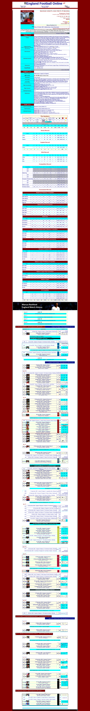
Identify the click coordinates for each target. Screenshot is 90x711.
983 (25, 427)
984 (25, 429)
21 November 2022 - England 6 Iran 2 (43, 556)
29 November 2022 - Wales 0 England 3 (43, 562)
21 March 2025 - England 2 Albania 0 (43, 623)
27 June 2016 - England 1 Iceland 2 (43, 354)
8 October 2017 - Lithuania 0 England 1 (43, 393)
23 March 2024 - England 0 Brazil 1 (43, 607)
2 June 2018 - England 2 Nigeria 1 (43, 408)
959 (25, 354)
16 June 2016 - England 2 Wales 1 (43, 347)
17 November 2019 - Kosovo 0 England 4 (43, 485)
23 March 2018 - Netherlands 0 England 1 (43, 403)
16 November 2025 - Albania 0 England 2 (43, 661)
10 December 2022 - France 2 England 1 (43, 570)
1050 (25, 602)
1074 (25, 644)
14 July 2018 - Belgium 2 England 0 (43, 431)
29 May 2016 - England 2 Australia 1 (43, 333)
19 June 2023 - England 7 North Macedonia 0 (43, 581)
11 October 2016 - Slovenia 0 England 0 (43, 367)
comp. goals (53, 118)
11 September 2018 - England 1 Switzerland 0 (43, 436)
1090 (25, 704)
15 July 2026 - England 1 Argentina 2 (43, 701)
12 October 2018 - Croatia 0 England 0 (43, 438)
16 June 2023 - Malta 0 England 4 (43, 578)
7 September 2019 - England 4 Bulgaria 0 (43, 470)
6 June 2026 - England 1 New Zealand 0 (43, 673)
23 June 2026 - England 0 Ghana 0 (43, 684)
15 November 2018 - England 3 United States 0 (43, 446)
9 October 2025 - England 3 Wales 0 (43, 646)
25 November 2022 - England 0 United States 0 (43, 559)
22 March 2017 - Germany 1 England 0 (43, 377)
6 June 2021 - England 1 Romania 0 (43, 520)
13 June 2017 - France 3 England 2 (35, 384)
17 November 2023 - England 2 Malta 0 (43, 602)
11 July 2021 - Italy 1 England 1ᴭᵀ (43, 541)
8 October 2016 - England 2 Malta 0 (43, 365)
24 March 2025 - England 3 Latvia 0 (43, 629)
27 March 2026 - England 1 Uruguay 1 (43, 664)
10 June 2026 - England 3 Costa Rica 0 (43, 676)
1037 (25, 557)
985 (25, 431)
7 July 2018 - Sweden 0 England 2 (43, 426)
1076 (25, 653)
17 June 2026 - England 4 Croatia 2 (43, 681)
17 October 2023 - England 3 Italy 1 (43, 595)
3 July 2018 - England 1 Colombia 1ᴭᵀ (43, 424)
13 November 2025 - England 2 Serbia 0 (43, 659)
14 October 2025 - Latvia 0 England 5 (43, 652)
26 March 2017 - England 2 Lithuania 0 (43, 379)
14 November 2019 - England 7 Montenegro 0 (43, 482)
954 (25, 333)
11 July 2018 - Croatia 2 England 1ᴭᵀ (43, 429)
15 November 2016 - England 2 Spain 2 (43, 374)
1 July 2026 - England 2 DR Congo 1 (43, 694)
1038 (25, 559)
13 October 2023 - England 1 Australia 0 (43, 593)
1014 (25, 520)
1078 (25, 662)
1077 (25, 659)
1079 (25, 664)
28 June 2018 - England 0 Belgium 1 (43, 422)
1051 (25, 605)
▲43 (37, 120)
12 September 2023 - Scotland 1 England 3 (43, 586)
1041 (25, 571)
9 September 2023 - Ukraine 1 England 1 (43, 584)
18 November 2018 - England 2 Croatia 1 (43, 452)
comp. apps (30, 118)
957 (25, 347)
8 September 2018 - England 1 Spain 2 (43, 433)
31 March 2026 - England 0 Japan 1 (43, 666)
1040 (25, 565)
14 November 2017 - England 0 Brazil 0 (43, 401)
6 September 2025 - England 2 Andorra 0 (43, 636)
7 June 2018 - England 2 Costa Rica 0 (43, 410)
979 (25, 415)
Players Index (23, 6)
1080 (25, 667)
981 (25, 422)
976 (25, 406)
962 (25, 367)
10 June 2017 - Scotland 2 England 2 (43, 381)
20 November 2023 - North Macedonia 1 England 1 (43, 604)
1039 (25, 562)
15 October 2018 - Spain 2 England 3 (43, 440)
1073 (25, 637)
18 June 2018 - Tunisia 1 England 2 (43, 414)
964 (25, 375)
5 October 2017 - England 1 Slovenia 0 (43, 391)
